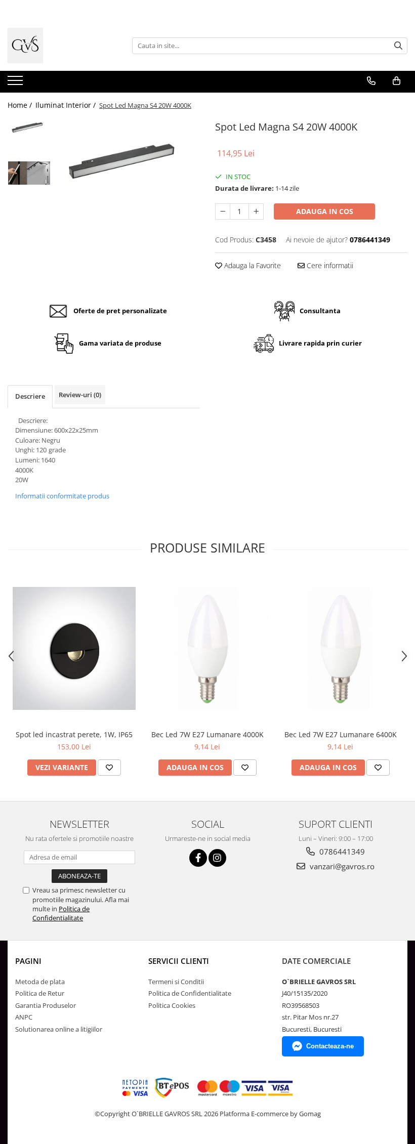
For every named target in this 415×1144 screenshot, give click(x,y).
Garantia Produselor (45, 1005)
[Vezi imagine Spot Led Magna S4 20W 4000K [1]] (29, 173)
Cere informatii (329, 265)
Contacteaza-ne (330, 1046)
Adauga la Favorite (251, 265)
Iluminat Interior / (66, 105)
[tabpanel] (128, 158)
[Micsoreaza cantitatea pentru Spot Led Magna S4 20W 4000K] (222, 211)
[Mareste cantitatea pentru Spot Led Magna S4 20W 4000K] (256, 211)
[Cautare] (398, 45)
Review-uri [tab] (80, 394)
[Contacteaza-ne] (371, 81)
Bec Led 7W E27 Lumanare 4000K (207, 734)
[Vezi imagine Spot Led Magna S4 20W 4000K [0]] (29, 126)
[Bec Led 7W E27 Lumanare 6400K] (340, 648)
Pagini (28, 961)
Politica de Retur (39, 993)
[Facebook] (198, 858)
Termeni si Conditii (176, 981)
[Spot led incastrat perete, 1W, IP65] (74, 648)
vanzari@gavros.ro (341, 866)
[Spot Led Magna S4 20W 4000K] (128, 158)
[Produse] (16, 83)
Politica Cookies (171, 1005)
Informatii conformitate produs (62, 495)
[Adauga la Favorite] (109, 767)
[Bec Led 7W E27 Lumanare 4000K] (207, 648)
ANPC (23, 1017)
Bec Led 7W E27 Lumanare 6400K (340, 734)
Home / (21, 105)
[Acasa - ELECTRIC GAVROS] (58, 45)
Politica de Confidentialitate (61, 913)
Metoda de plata (40, 981)
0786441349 (341, 851)
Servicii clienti (178, 961)
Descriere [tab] (30, 396)
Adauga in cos (324, 211)
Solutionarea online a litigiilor (58, 1029)
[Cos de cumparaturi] (396, 81)
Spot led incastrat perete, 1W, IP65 (74, 734)
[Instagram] (217, 858)
